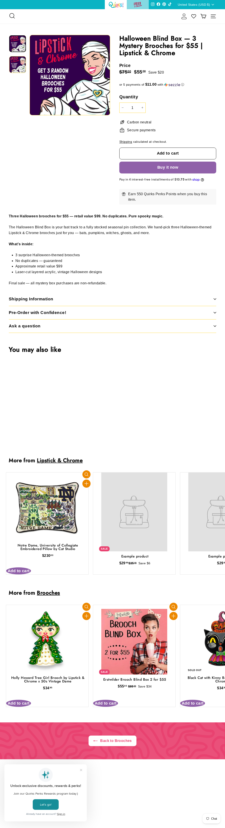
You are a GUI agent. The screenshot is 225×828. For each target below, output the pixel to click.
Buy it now (167, 167)
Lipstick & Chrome (60, 460)
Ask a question (25, 326)
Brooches (48, 593)
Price (125, 65)
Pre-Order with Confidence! (37, 312)
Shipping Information (31, 299)
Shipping (125, 141)
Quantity (128, 96)
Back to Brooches (115, 741)
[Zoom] (70, 75)
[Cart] (203, 16)
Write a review (112, 806)
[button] (167, 85)
